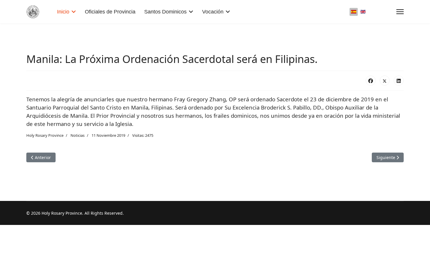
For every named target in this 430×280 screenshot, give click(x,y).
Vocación (212, 12)
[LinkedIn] (399, 81)
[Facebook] (371, 81)
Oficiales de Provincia (110, 12)
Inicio (63, 12)
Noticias (77, 135)
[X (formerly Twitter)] (385, 81)
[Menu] (400, 11)
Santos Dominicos (165, 12)
